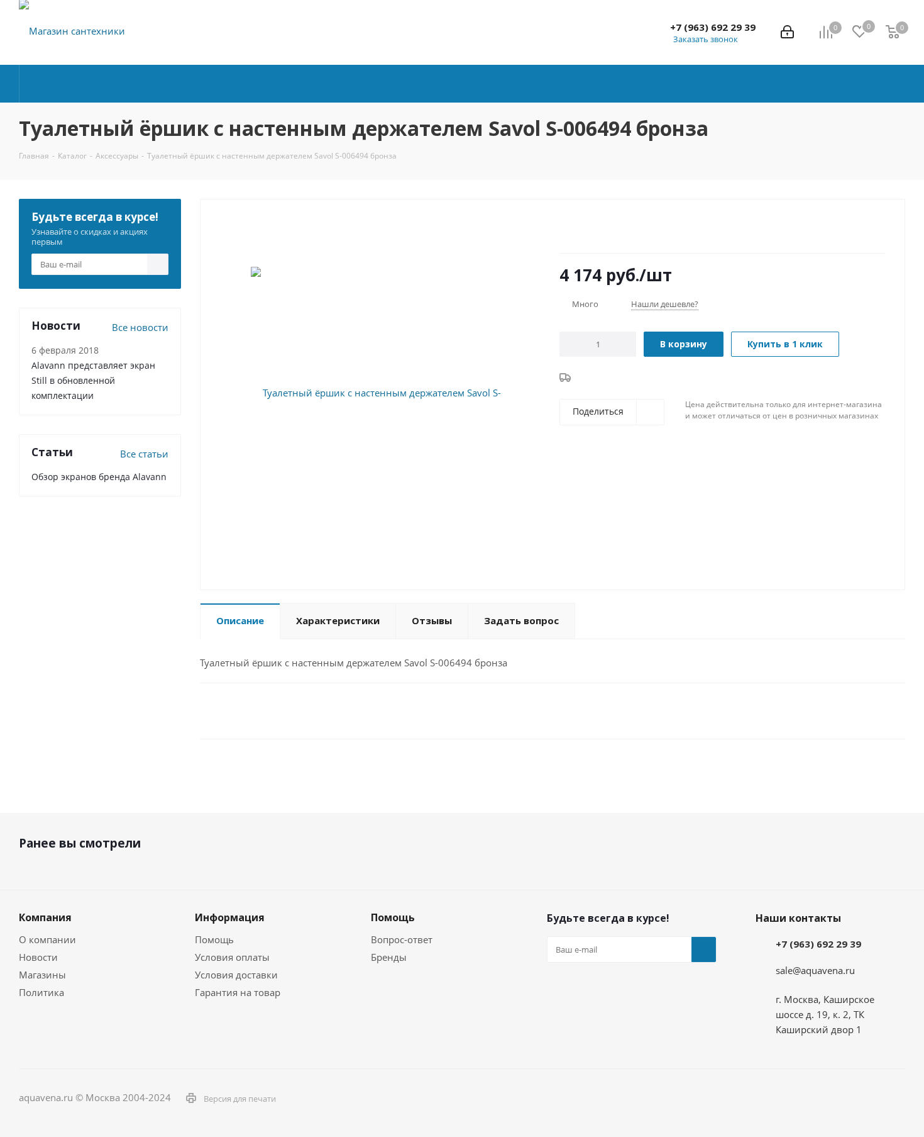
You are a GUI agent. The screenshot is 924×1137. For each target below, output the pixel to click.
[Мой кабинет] (787, 32)
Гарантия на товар (237, 992)
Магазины (42, 974)
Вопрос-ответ (401, 939)
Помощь (214, 939)
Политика (41, 992)
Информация (230, 917)
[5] (613, 227)
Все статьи (144, 453)
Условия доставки (236, 974)
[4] (601, 227)
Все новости (140, 327)
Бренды (389, 957)
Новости (38, 957)
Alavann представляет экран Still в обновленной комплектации (93, 380)
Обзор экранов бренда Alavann (99, 477)
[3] (589, 227)
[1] (565, 227)
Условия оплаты (232, 957)
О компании (47, 939)
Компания (45, 917)
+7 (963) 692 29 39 (713, 27)
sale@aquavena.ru (815, 970)
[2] (577, 227)
